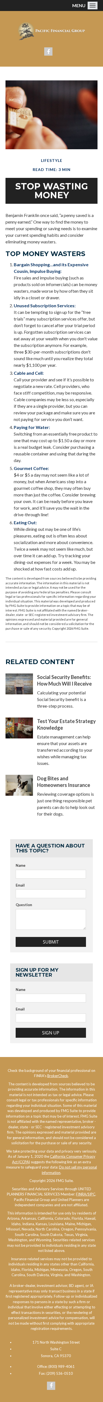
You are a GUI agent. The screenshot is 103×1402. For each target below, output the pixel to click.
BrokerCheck (57, 1076)
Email (20, 885)
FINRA (82, 1194)
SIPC (91, 1194)
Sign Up (50, 1033)
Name (21, 865)
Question (24, 905)
